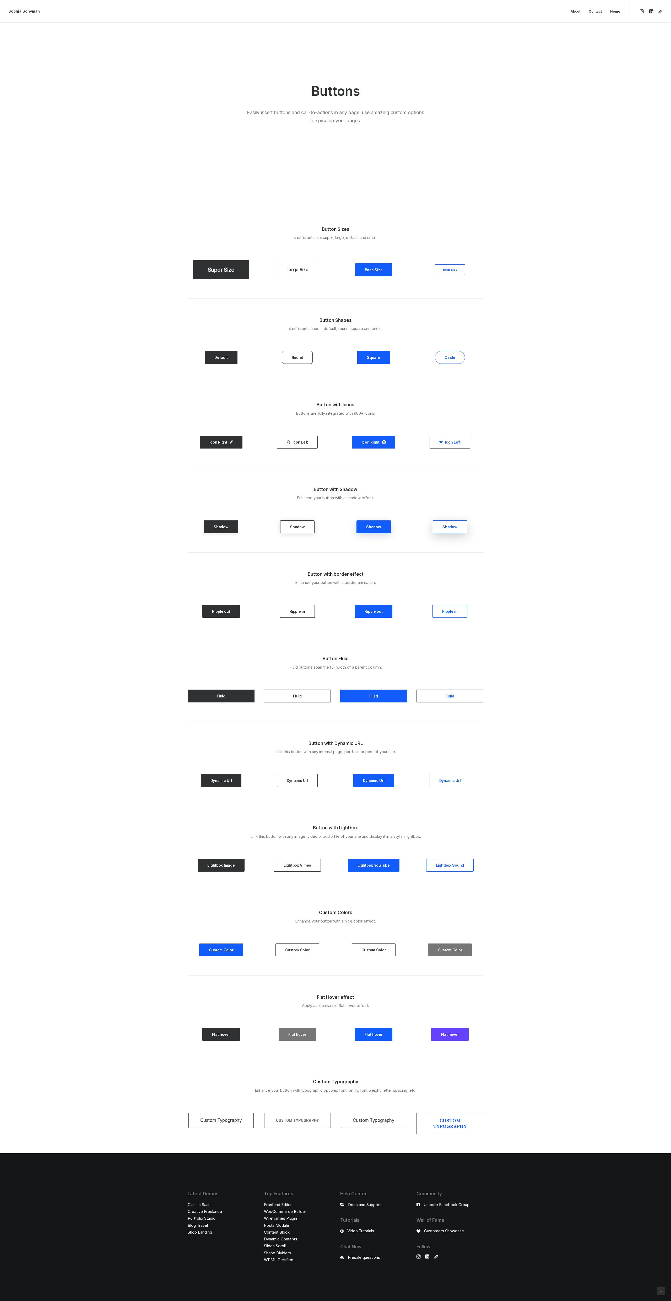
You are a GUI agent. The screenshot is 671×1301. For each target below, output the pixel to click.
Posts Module (276, 1225)
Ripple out (221, 611)
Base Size (373, 270)
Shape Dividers (277, 1252)
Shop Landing (200, 1232)
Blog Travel (198, 1225)
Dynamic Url (221, 780)
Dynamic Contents (280, 1238)
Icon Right (218, 442)
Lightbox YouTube (374, 865)
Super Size (221, 269)
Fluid (221, 696)
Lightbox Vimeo (297, 865)
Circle (450, 357)
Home (615, 11)
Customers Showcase (444, 1230)
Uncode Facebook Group (446, 1204)
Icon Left (300, 442)
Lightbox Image (221, 865)
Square (373, 357)
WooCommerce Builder (285, 1211)
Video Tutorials (360, 1230)
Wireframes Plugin (280, 1218)
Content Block (277, 1232)
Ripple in (297, 611)
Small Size (450, 269)
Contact (595, 11)
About (575, 11)
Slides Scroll (275, 1245)
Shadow (221, 527)
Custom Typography (221, 1120)
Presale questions (364, 1257)
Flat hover (221, 1034)
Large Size (297, 269)
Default (221, 357)
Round (297, 357)
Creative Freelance (205, 1211)
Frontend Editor (278, 1204)
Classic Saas (199, 1204)
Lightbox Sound (450, 865)
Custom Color (221, 950)
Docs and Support (364, 1204)
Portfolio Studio (201, 1218)
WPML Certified (278, 1259)
